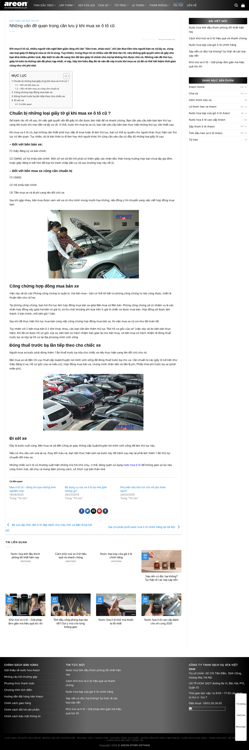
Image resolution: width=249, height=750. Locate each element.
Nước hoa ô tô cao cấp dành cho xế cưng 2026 (161, 621)
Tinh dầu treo (44, 5)
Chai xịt (103, 5)
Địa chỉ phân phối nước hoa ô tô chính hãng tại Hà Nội (142, 527)
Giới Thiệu (15, 21)
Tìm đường (241, 704)
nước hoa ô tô (132, 464)
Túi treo (120, 5)
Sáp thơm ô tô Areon (202, 126)
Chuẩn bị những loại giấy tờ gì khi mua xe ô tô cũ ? (41, 81)
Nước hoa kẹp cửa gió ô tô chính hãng (116, 555)
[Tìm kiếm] (236, 5)
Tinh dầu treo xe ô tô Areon (205, 133)
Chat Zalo (241, 715)
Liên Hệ (192, 5)
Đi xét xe (19, 100)
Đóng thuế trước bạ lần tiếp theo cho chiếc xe (39, 96)
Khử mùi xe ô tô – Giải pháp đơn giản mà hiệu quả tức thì (25, 621)
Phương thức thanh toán (19, 683)
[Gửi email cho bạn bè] (93, 511)
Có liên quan (25, 104)
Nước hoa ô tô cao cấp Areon (207, 119)
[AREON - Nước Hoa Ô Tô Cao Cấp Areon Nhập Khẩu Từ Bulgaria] (16, 5)
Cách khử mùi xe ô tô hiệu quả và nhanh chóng (70, 555)
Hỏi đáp (26, 21)
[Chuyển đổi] (246, 87)
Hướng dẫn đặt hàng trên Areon (23, 696)
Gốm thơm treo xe (200, 100)
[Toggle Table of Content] (65, 76)
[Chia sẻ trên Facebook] (81, 511)
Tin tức (178, 5)
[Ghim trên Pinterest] (99, 511)
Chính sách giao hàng (17, 703)
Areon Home (196, 86)
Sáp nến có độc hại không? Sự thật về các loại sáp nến (161, 578)
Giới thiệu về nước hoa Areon (22, 670)
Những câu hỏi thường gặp (20, 676)
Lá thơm (138, 5)
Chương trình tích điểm (18, 689)
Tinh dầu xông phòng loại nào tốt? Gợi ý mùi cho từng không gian (70, 623)
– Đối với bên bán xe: (29, 85)
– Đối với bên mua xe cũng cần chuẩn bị (39, 88)
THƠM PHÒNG (158, 5)
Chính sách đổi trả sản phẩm (22, 709)
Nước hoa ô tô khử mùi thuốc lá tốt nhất (116, 621)
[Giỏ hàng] (243, 5)
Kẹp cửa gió (86, 5)
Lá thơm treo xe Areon (202, 106)
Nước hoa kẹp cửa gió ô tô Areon (209, 113)
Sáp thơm (66, 5)
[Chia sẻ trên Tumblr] (105, 511)
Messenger (241, 727)
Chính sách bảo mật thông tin (22, 716)
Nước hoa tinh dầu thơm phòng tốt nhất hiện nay (25, 555)
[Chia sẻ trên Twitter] (87, 511)
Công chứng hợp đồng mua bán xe (33, 92)
